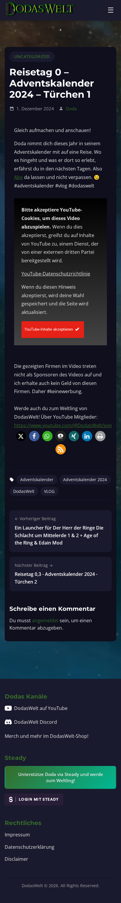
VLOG (49, 491)
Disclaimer (16, 859)
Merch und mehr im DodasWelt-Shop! (46, 736)
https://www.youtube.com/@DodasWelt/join (63, 425)
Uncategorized (32, 56)
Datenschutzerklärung (29, 847)
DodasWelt (23, 491)
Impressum (17, 834)
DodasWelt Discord (35, 722)
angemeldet (45, 620)
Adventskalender (36, 479)
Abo (18, 177)
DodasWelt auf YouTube (41, 708)
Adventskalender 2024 (85, 479)
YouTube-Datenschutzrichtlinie (55, 273)
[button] (21, 436)
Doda (71, 108)
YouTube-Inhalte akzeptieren (48, 329)
